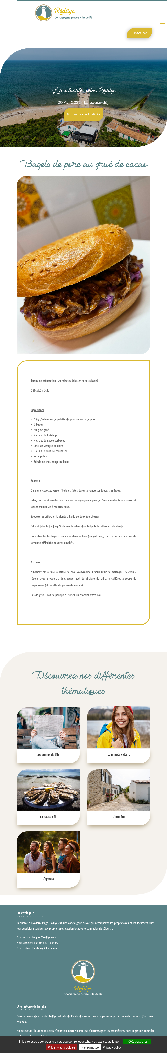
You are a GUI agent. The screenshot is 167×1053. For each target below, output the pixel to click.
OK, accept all (137, 1041)
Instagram (52, 948)
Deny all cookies (62, 1047)
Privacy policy (112, 1047)
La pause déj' (96, 102)
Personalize (90, 1047)
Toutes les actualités (83, 114)
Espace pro (139, 33)
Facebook (37, 948)
